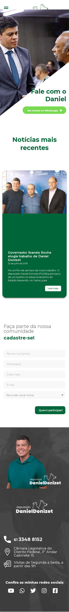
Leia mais (53, 288)
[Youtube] (11, 590)
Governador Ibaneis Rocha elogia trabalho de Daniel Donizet (29, 256)
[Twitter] (33, 590)
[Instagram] (44, 590)
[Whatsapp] (22, 590)
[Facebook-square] (55, 590)
